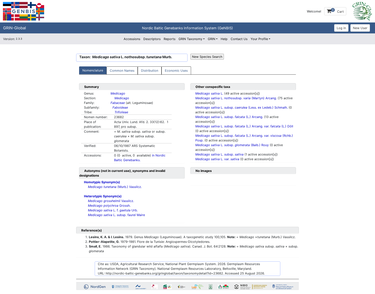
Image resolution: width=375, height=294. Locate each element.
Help (224, 39)
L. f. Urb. (113, 210)
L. (209, 93)
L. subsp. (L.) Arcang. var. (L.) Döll (244, 126)
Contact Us (239, 39)
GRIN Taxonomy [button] (190, 39)
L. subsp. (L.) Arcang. (229, 117)
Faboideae (120, 107)
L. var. (217, 159)
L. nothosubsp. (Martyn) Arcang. (236, 98)
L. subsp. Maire (116, 215)
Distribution (149, 70)
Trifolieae (121, 112)
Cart (338, 10)
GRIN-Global (14, 28)
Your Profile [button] (259, 39)
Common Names (122, 70)
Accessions (132, 39)
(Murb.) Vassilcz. (115, 187)
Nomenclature (92, 70)
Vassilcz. (111, 201)
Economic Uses (176, 70)
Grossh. (109, 205)
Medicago (118, 93)
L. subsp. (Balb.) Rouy (232, 145)
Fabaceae (118, 103)
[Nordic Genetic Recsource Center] (23, 11)
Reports (169, 39)
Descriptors (152, 39)
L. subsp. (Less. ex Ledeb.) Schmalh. (242, 107)
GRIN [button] (211, 39)
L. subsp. (219, 154)
